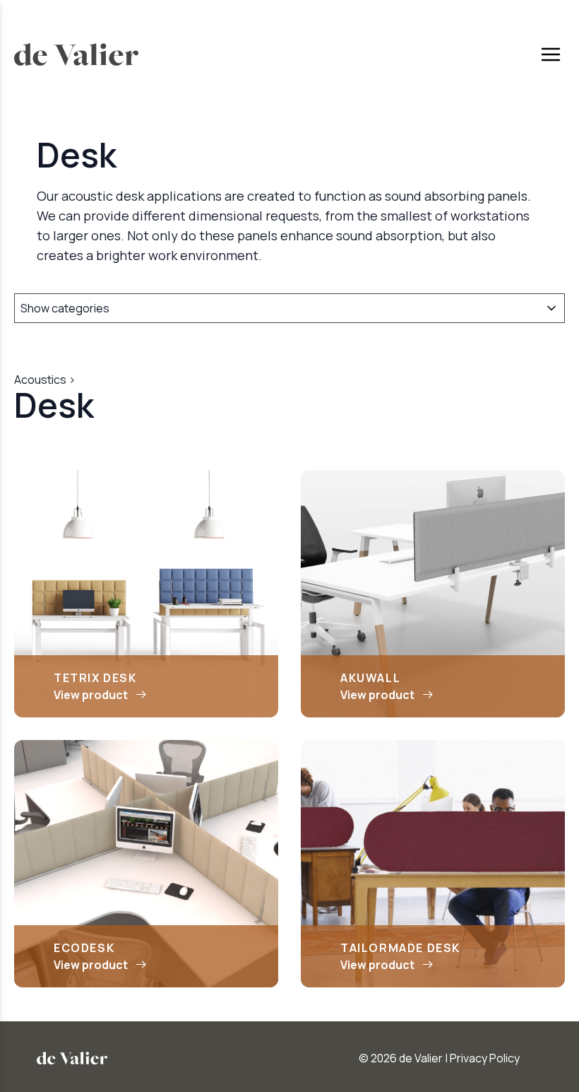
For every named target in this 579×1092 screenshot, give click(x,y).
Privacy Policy (485, 1058)
